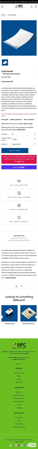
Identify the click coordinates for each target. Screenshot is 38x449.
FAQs (19, 421)
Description (19, 236)
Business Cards (9, 323)
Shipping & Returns (19, 401)
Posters (19, 376)
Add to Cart (14, 151)
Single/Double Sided (6, 139)
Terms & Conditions (19, 427)
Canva (19, 404)
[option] (19, 38)
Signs (19, 379)
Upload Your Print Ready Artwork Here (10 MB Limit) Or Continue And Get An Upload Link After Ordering (19, 159)
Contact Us (19, 417)
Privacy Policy (19, 424)
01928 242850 (21, 359)
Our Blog (19, 408)
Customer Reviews (19, 398)
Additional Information (19, 240)
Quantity (4, 134)
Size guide (4, 119)
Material (4, 144)
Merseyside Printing (24, 440)
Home (3, 15)
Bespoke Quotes (19, 395)
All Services (19, 382)
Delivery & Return (16, 119)
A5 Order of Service (28, 323)
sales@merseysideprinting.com (20, 357)
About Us (19, 392)
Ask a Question (29, 119)
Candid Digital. (19, 442)
